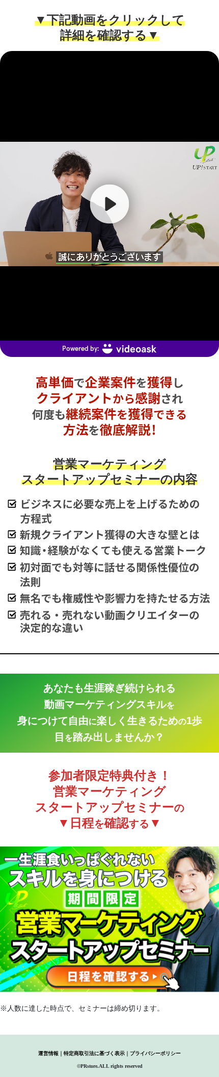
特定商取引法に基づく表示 (94, 1053)
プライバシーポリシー (155, 1053)
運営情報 (48, 1053)
